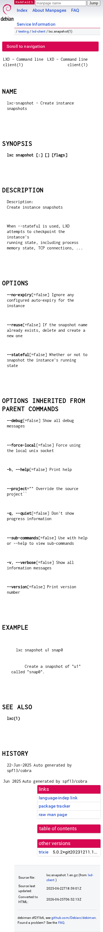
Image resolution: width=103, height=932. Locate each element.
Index (22, 10)
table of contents (58, 828)
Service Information (36, 24)
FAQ (75, 10)
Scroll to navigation (26, 46)
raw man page (53, 814)
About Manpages (49, 10)
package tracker (54, 806)
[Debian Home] (7, 11)
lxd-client (39, 31)
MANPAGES (24, 2)
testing (23, 31)
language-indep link (58, 797)
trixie (43, 852)
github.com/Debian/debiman (73, 918)
